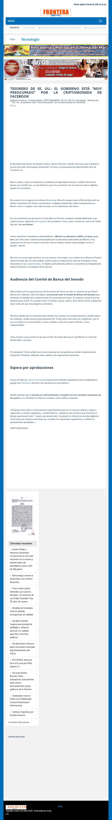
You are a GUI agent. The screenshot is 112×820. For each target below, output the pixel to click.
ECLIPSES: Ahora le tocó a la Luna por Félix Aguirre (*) (21, 663)
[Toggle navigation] (100, 21)
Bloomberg (51, 200)
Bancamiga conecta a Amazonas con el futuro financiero (51, 28)
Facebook (26, 383)
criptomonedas (34, 264)
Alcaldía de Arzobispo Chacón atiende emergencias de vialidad (21, 611)
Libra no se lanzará (37, 380)
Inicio (11, 21)
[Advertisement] (56, 129)
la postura (42, 221)
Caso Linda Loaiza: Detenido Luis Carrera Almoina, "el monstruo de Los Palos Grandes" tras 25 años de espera (22, 595)
